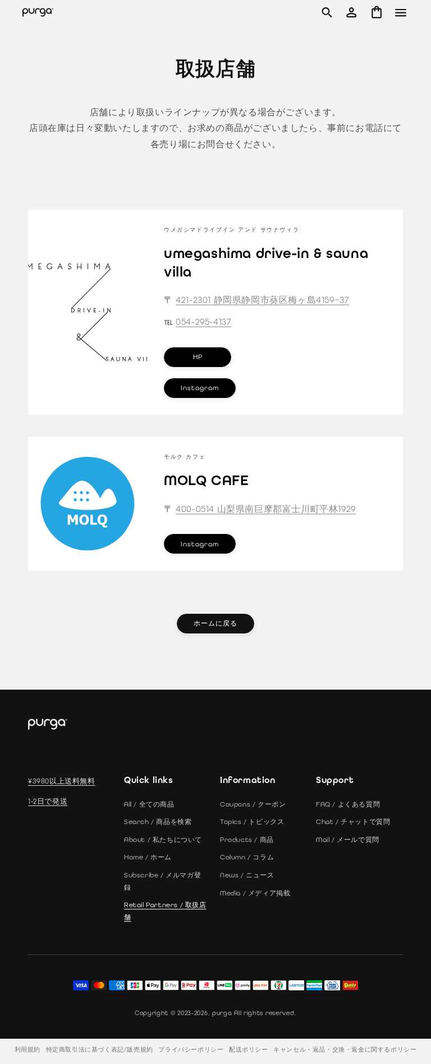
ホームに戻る (215, 623)
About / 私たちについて (163, 840)
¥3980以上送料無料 (61, 781)
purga (222, 1012)
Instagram (200, 388)
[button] (326, 12)
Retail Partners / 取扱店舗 (165, 911)
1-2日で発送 (47, 801)
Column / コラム (247, 857)
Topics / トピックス (252, 822)
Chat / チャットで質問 (353, 822)
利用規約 (27, 1049)
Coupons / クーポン (253, 804)
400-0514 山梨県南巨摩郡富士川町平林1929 (266, 509)
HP (197, 357)
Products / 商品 (247, 840)
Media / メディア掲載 (255, 893)
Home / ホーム (148, 857)
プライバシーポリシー (190, 1049)
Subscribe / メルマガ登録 (162, 881)
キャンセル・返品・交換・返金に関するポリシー (344, 1049)
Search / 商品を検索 (157, 822)
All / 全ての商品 (149, 804)
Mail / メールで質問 (347, 840)
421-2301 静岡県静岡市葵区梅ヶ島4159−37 (262, 300)
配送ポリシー (248, 1049)
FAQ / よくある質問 (348, 804)
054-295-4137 (203, 321)
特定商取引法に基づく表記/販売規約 (99, 1049)
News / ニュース (247, 875)
